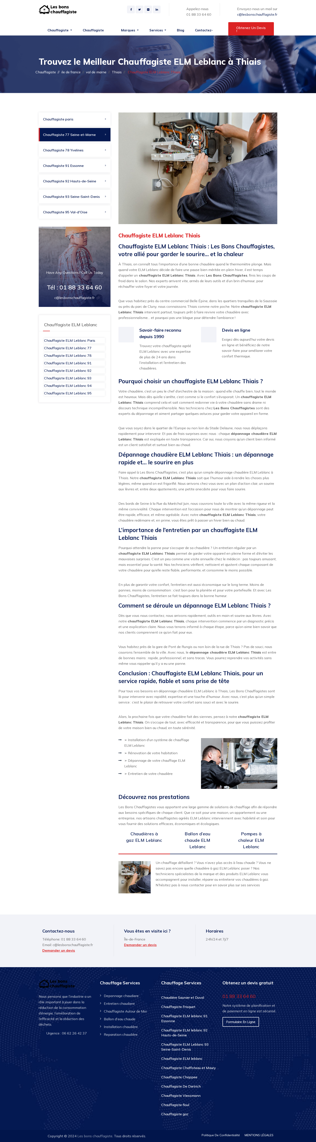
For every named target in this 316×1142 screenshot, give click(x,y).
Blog (180, 30)
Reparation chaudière (121, 1034)
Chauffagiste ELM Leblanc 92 (68, 370)
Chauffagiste (45, 72)
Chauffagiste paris (58, 119)
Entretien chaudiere (119, 1003)
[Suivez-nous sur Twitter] (139, 9)
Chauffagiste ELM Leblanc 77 (68, 348)
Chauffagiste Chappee (179, 1077)
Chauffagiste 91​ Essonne (63, 165)
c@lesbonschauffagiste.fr (257, 14)
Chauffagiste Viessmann (181, 1095)
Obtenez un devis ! (251, 29)
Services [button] (156, 30)
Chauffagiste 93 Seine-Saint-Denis (71, 196)
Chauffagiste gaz (174, 1114)
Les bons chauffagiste (94, 1136)
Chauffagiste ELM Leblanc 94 (68, 385)
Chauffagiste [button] (58, 30)
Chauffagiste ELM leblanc (181, 1058)
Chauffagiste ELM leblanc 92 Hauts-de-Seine (184, 1032)
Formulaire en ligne (240, 1022)
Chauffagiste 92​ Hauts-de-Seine (69, 181)
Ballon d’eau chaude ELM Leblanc (197, 840)
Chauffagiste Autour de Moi (125, 1011)
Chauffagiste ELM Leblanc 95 (68, 393)
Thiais (117, 72)
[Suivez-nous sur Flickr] (148, 9)
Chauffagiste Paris (93, 32)
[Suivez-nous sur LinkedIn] (157, 9)
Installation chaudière (121, 1027)
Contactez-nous (204, 32)
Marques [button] (128, 30)
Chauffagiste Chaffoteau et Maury (188, 1068)
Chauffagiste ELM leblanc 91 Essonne (184, 1018)
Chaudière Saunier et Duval (182, 997)
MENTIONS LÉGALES (259, 1135)
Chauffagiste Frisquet (178, 1007)
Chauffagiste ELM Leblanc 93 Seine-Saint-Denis (185, 1046)
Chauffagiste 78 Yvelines (63, 150)
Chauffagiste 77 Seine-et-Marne (69, 134)
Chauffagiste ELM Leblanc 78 (68, 355)
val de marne (96, 72)
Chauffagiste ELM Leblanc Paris (69, 340)
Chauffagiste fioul (175, 1105)
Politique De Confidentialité (221, 1135)
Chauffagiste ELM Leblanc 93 (68, 378)
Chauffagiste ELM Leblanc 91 (68, 363)
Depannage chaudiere (121, 996)
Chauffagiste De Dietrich (181, 1086)
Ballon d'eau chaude (119, 1019)
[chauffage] (58, 9)
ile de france (71, 72)
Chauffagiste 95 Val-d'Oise (65, 212)
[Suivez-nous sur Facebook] (131, 9)
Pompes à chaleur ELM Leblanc (251, 840)
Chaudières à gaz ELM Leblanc (144, 837)
